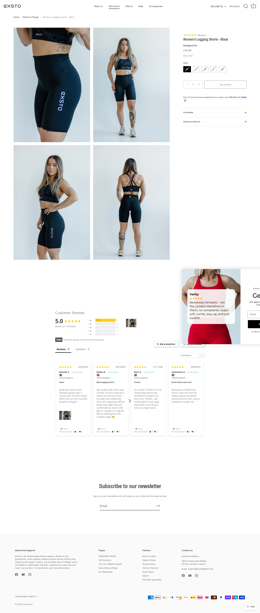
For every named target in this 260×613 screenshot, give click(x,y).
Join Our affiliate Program (110, 564)
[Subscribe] (157, 505)
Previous (51, 399)
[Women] (131, 323)
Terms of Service (150, 568)
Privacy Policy (148, 564)
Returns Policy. (149, 560)
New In (98, 6)
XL (222, 69)
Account (235, 6)
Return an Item (149, 556)
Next (130, 399)
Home (16, 17)
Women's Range (31, 17)
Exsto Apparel (27, 604)
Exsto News (148, 571)
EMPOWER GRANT (107, 556)
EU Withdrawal (105, 571)
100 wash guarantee (151, 579)
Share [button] (65, 429)
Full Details (188, 112)
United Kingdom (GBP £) (25, 597)
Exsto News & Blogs (108, 568)
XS (187, 69)
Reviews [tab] (61, 349)
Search (145, 575)
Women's (114, 6)
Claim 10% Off (228, 324)
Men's (129, 6)
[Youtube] (23, 574)
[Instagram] (29, 574)
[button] (76, 431)
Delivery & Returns (191, 121)
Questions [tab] (81, 349)
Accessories (155, 6)
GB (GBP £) (216, 6)
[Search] (245, 6)
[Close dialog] (253, 272)
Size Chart (188, 55)
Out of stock (225, 84)
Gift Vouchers (105, 560)
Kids (140, 6)
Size (185, 63)
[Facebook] (16, 574)
